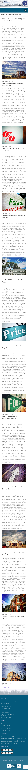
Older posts (5, 687)
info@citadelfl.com (5, 730)
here (3, 123)
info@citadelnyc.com (6, 709)
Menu (26, 10)
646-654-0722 (7, 706)
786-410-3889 (7, 728)
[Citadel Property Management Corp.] (5, 1)
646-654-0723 (6, 708)
